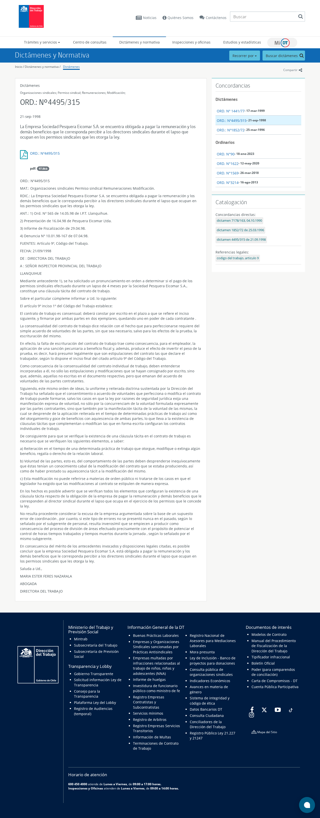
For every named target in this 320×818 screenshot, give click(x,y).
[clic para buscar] (300, 16)
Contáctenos (216, 17)
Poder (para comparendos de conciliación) (273, 672)
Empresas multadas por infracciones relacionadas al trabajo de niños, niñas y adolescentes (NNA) (156, 666)
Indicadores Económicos (210, 680)
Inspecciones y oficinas (191, 42)
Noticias (149, 17)
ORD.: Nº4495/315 (45, 153)
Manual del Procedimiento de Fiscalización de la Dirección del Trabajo (274, 645)
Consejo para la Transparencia (87, 694)
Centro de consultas (89, 42)
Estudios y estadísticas (242, 42)
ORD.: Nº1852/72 (230, 130)
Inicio (18, 67)
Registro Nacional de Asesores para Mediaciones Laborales (213, 640)
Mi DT (282, 42)
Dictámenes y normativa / (42, 67)
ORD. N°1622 (227, 163)
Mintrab (81, 639)
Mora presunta (202, 652)
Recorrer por (243, 55)
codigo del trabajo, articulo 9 (238, 258)
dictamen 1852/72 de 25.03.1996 (240, 230)
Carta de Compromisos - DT (275, 680)
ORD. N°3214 (227, 182)
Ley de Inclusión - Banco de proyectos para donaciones (213, 660)
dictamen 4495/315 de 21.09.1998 (241, 239)
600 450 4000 (77, 784)
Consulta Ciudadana (207, 715)
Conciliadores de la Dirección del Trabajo (208, 724)
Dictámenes (71, 67)
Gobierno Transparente (93, 673)
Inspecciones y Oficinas (85, 788)
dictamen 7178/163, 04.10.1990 (239, 220)
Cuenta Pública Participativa (275, 686)
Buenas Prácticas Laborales (156, 635)
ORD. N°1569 (227, 173)
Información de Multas (152, 737)
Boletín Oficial (263, 663)
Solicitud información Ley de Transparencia (98, 682)
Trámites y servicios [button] (41, 42)
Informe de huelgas (149, 679)
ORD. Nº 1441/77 (230, 111)
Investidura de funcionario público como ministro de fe (156, 688)
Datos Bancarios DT (206, 709)
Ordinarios (225, 142)
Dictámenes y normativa (139, 42)
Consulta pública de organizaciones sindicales (211, 672)
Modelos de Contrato (269, 634)
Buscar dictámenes (282, 55)
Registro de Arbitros (149, 719)
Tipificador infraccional (271, 657)
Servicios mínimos (148, 713)
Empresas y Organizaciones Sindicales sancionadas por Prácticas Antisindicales (156, 646)
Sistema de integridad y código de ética (210, 700)
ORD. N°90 (225, 154)
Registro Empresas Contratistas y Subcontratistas (148, 702)
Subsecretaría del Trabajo (95, 645)
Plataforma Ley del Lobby (95, 702)
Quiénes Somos (180, 17)
